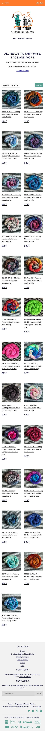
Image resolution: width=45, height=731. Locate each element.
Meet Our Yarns (22, 660)
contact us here (25, 677)
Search (10, 704)
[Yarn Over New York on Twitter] (29, 711)
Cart (41, 3)
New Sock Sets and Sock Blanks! (22, 654)
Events (22, 663)
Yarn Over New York (16, 717)
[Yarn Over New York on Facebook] (33, 711)
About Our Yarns (22, 71)
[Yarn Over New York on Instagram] (37, 711)
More (22, 666)
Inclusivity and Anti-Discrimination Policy (15, 706)
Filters (39, 85)
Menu (7, 3)
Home (22, 651)
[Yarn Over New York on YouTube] (41, 711)
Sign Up (39, 693)
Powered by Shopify (32, 717)
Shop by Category (22, 657)
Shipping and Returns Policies (25, 704)
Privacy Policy (36, 706)
